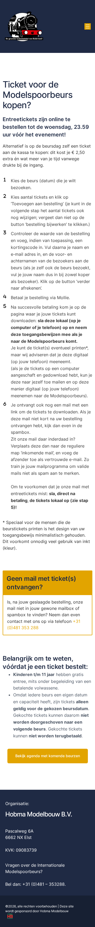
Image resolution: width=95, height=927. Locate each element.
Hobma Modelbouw (54, 911)
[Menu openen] (87, 26)
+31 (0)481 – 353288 (43, 884)
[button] (47, 756)
